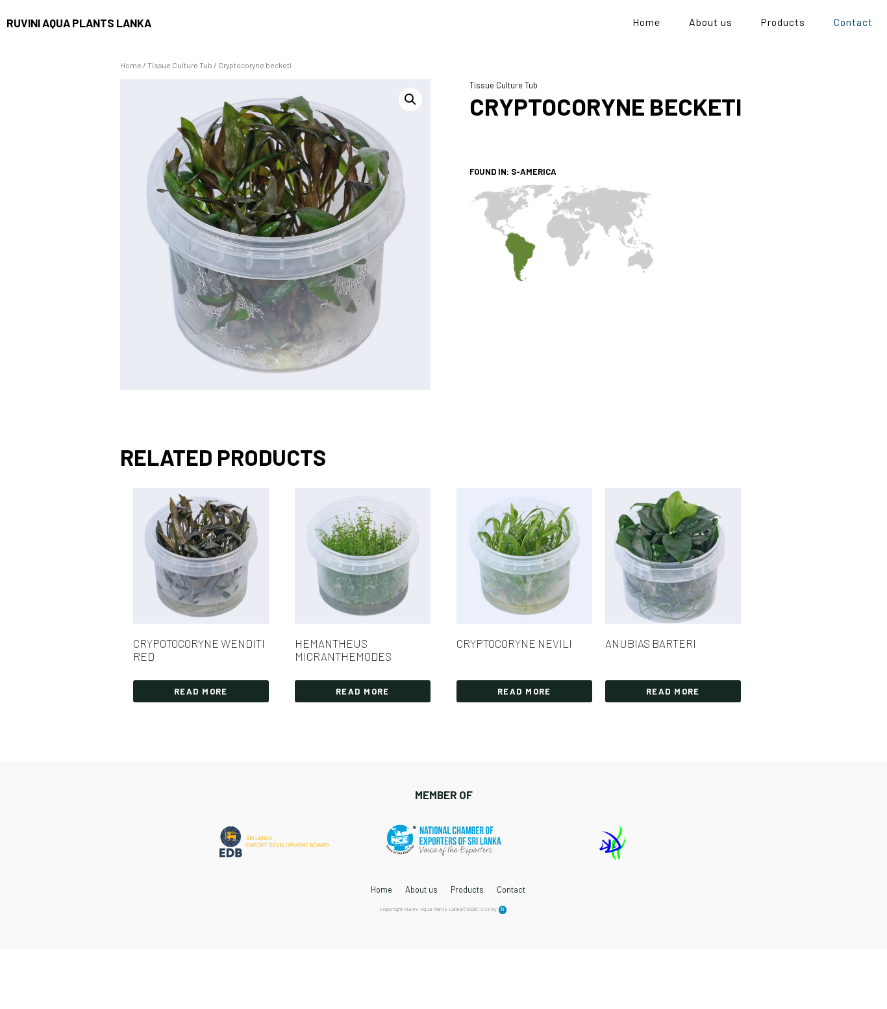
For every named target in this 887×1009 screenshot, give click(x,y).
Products (783, 22)
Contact (853, 22)
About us (710, 22)
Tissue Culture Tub (179, 65)
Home (646, 22)
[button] (410, 99)
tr (502, 909)
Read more (201, 691)
